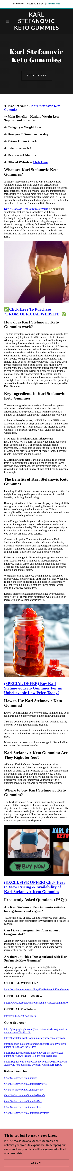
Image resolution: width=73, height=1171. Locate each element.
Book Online (36, 75)
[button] (5, 21)
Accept (36, 1163)
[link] (36, 21)
